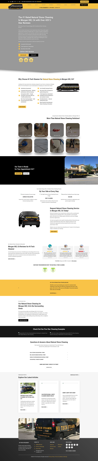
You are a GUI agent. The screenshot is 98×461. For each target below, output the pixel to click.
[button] (89, 253)
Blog (65, 4)
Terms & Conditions (59, 456)
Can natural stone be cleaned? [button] (36, 359)
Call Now (26, 173)
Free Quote (33, 55)
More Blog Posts (74, 374)
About (36, 4)
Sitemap (65, 456)
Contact (59, 4)
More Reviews (11, 258)
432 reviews (74, 260)
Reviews (51, 4)
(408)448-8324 (49, 367)
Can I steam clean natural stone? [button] (37, 352)
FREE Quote (84, 4)
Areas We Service (23, 320)
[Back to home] (15, 6)
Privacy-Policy (51, 456)
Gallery (43, 4)
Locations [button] (73, 4)
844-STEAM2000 (44, 7)
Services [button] (29, 4)
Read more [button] (50, 257)
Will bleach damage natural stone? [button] (38, 354)
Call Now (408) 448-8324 (27, 51)
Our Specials (53, 293)
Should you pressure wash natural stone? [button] (39, 357)
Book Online (84, 1)
